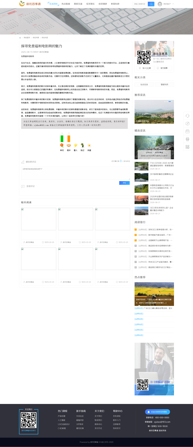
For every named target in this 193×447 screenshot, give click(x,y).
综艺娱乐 (90, 4)
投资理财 (103, 4)
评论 (124, 183)
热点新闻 (66, 4)
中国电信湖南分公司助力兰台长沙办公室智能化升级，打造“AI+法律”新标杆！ (162, 188)
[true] (151, 4)
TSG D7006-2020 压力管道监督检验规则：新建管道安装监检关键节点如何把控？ (162, 166)
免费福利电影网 (27, 56)
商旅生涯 (78, 4)
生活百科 (53, 4)
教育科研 (115, 4)
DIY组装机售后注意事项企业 (162, 174)
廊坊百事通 (33, 4)
